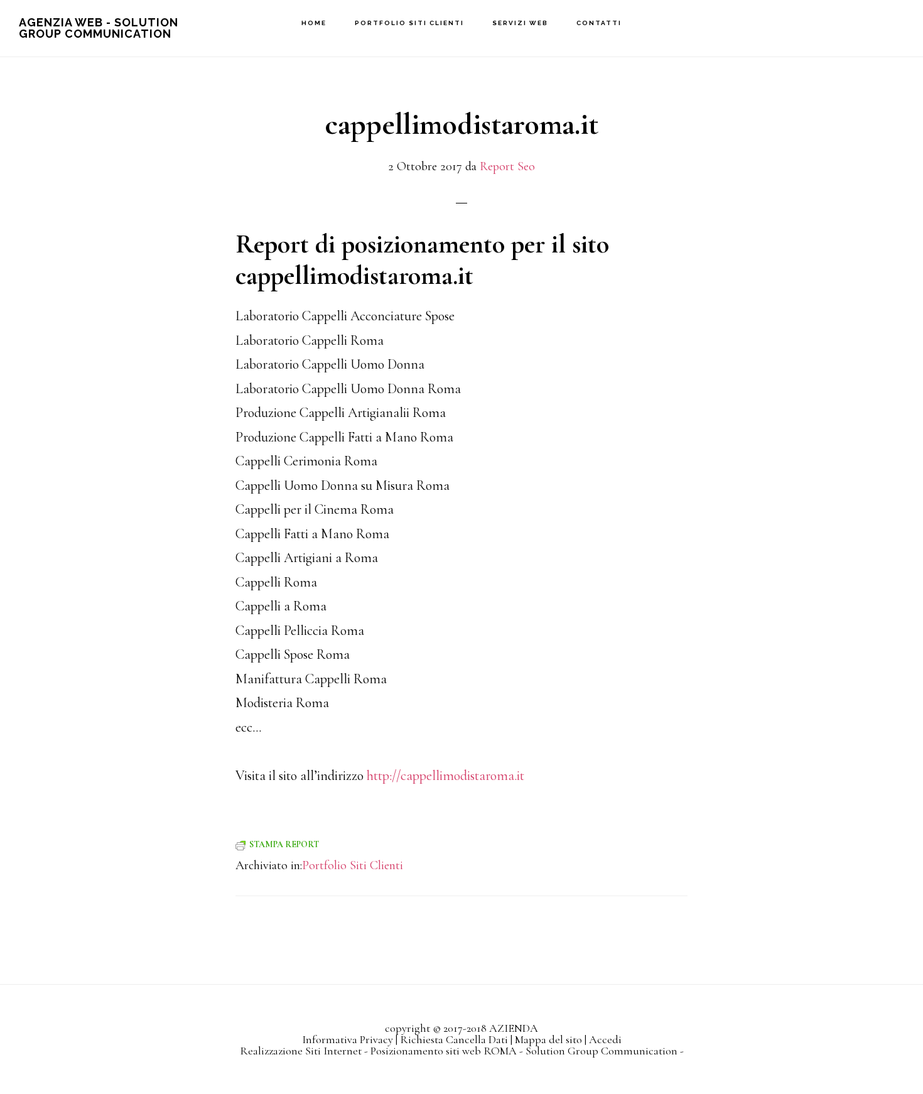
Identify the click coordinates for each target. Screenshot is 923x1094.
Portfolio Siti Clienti (352, 865)
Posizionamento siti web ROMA (443, 1051)
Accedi (605, 1039)
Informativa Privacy (347, 1039)
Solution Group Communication (601, 1051)
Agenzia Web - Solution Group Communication (98, 28)
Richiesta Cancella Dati (454, 1039)
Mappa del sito (548, 1039)
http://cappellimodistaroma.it (445, 775)
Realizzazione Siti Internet (301, 1051)
